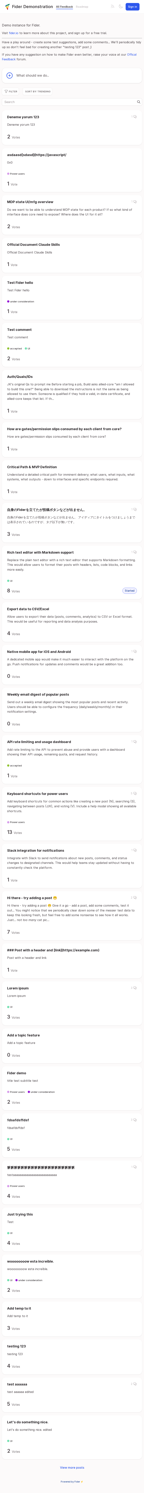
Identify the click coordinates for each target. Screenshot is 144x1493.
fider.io (13, 33)
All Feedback (64, 6)
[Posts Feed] (112, 7)
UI (29, 348)
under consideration (22, 301)
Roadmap (82, 6)
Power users (17, 173)
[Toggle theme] (120, 7)
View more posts (72, 1467)
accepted (16, 348)
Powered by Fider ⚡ (72, 1481)
